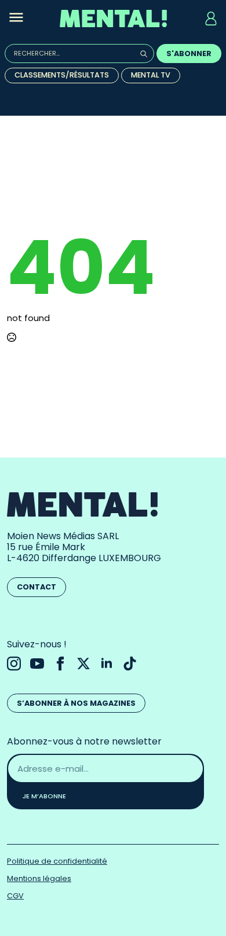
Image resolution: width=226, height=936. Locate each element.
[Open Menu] (16, 18)
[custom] (130, 663)
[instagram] (14, 663)
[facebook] (60, 663)
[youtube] (37, 663)
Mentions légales (39, 878)
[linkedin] (107, 663)
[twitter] (83, 663)
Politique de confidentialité (57, 861)
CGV (15, 896)
